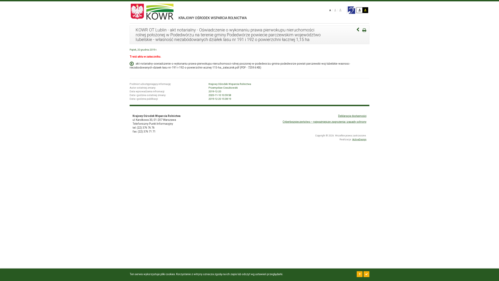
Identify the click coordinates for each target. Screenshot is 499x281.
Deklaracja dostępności (352, 115)
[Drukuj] (364, 30)
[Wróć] (357, 30)
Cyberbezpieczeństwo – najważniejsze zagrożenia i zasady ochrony (324, 121)
